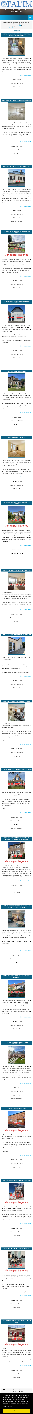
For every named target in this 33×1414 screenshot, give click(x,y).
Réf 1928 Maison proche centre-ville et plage (17, 1180)
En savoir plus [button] (7, 1406)
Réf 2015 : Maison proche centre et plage (17, 701)
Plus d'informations (25, 75)
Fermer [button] (16, 1411)
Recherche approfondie (17, 28)
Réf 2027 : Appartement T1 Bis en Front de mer (17, 570)
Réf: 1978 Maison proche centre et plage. (17, 166)
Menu (30, 17)
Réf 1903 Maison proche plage (16, 1108)
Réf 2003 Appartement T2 (17, 437)
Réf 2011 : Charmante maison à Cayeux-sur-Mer (17, 769)
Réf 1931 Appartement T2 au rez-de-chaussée (17, 100)
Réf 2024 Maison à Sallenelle (17, 371)
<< (17, 26)
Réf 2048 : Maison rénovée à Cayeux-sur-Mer (17, 635)
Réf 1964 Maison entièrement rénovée (17, 1248)
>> (25, 26)
